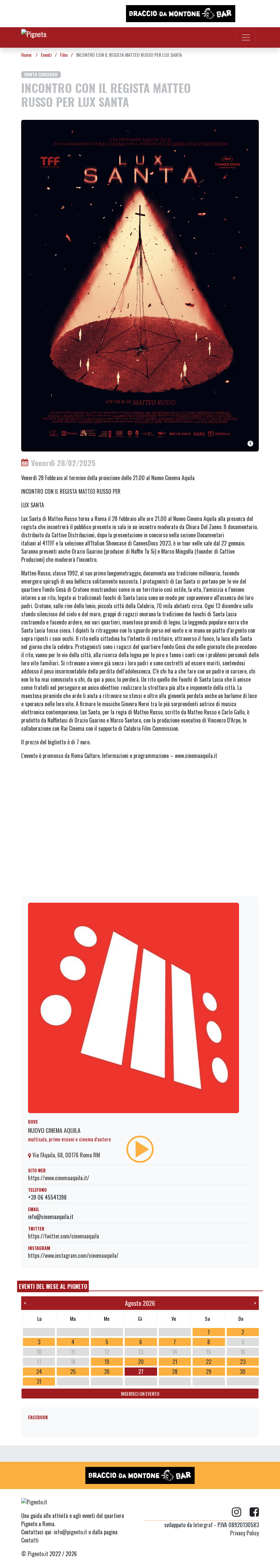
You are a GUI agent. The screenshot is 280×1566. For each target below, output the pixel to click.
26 (107, 1371)
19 (106, 1362)
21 (174, 1362)
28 (175, 1371)
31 (39, 1381)
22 (208, 1362)
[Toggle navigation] (245, 37)
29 (208, 1371)
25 (73, 1371)
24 (39, 1371)
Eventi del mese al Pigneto (53, 1286)
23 (243, 1362)
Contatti (30, 1540)
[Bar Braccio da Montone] (180, 13)
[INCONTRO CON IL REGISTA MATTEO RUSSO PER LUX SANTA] (140, 285)
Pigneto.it (38, 1554)
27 (140, 1371)
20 (141, 1362)
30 (243, 1371)
